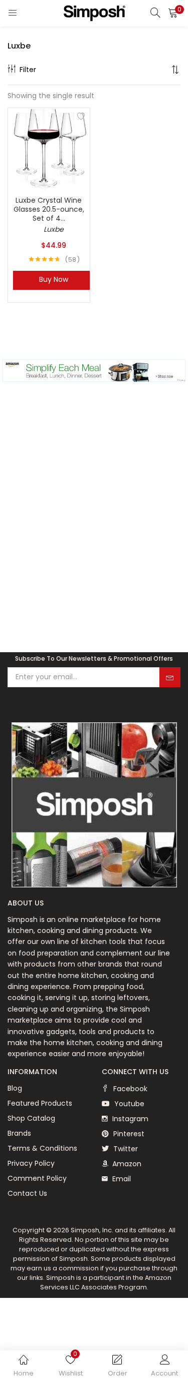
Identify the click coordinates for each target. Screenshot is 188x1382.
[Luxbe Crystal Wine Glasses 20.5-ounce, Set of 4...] (49, 148)
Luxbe (54, 229)
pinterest (127, 1134)
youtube (128, 1104)
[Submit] (169, 677)
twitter (124, 1149)
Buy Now (53, 279)
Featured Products (40, 1103)
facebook (129, 1089)
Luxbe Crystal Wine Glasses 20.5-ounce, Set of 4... (49, 209)
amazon (125, 1164)
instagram (129, 1119)
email (120, 1179)
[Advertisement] (94, 531)
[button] (172, 12)
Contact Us (27, 1193)
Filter (28, 70)
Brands (19, 1133)
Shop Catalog (31, 1118)
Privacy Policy (31, 1163)
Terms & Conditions (42, 1148)
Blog (15, 1088)
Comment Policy (37, 1178)
